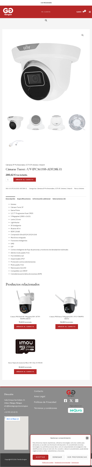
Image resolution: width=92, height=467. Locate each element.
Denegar (57, 457)
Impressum (75, 462)
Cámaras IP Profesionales (15, 165)
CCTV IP (29, 165)
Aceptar (40, 457)
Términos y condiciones (45, 408)
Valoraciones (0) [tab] (59, 199)
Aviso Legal (39, 396)
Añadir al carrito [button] (25, 326)
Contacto (38, 391)
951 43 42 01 (13, 412)
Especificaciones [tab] (24, 199)
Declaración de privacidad (62, 462)
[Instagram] (76, 400)
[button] (87, 438)
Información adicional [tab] (41, 199)
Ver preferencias (77, 457)
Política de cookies (48, 462)
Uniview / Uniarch (39, 165)
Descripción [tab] (10, 199)
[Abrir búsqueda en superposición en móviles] (46, 20)
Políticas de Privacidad (45, 402)
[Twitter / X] (71, 400)
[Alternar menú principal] (90, 12)
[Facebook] (65, 400)
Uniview (81, 188)
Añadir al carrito (24, 179)
